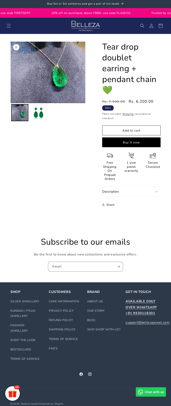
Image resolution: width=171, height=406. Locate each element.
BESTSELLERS (20, 349)
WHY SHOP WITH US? (103, 329)
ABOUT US (95, 301)
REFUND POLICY (61, 320)
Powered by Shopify (51, 403)
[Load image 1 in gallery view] (19, 112)
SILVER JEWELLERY (24, 301)
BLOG (91, 320)
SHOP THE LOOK (23, 340)
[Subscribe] (118, 266)
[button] (8, 25)
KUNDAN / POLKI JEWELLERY (22, 313)
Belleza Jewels (30, 403)
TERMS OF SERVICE (25, 359)
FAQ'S (53, 348)
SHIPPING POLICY (62, 329)
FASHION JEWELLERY (19, 328)
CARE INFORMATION (64, 301)
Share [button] (110, 205)
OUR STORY (95, 311)
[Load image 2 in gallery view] (38, 112)
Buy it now (131, 142)
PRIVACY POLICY (61, 311)
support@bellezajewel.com (148, 322)
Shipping (128, 114)
